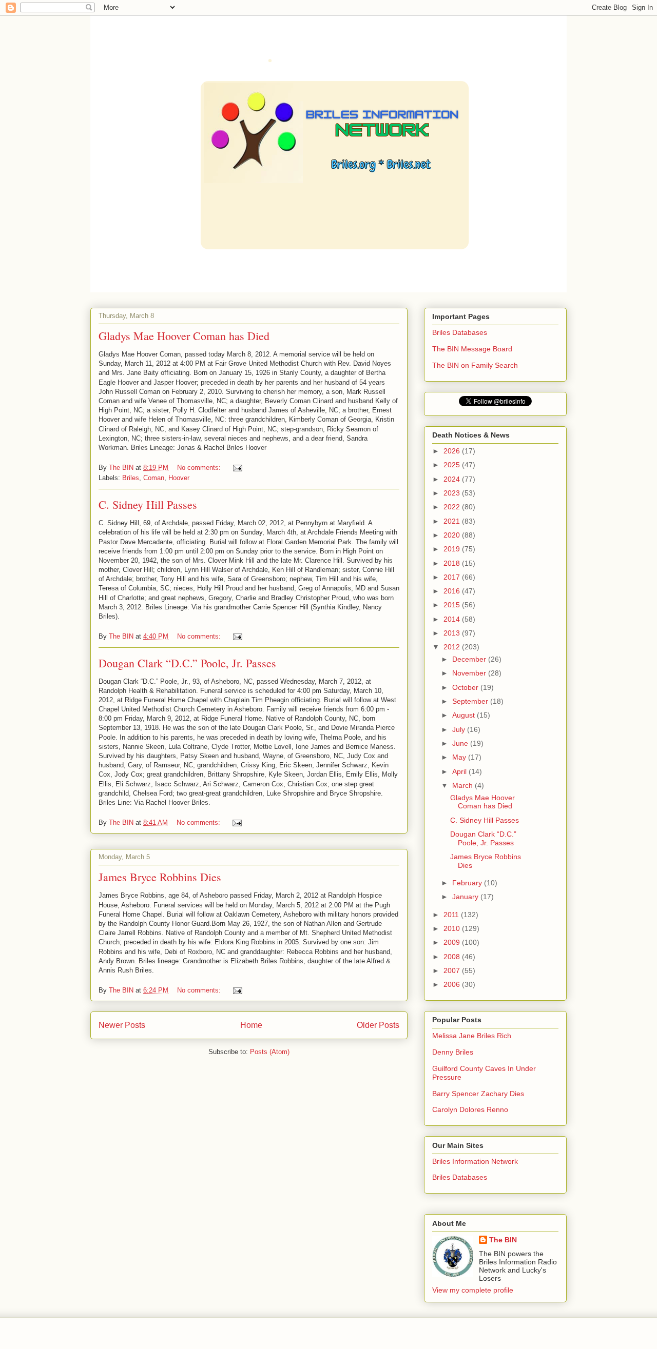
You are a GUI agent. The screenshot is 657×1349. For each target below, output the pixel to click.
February (468, 883)
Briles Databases (459, 332)
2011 (452, 914)
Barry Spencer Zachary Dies (478, 1093)
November (470, 673)
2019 (452, 549)
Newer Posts (122, 1025)
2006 (452, 984)
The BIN (503, 1240)
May (460, 757)
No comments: (200, 467)
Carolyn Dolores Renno (470, 1109)
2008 (452, 957)
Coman (153, 478)
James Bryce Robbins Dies (160, 876)
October (466, 687)
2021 (452, 521)
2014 (452, 619)
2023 (452, 493)
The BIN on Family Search (475, 365)
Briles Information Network (475, 1161)
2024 (452, 479)
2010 (452, 928)
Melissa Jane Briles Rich (471, 1035)
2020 (452, 535)
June (461, 743)
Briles (130, 478)
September (471, 701)
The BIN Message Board (472, 349)
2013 (452, 633)
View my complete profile (472, 1290)
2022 (452, 507)
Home (251, 1025)
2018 (452, 563)
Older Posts (378, 1025)
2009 (452, 942)
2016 (452, 591)
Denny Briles (452, 1052)
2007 (452, 970)
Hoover (178, 478)
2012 (452, 647)
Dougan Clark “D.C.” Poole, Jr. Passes (187, 663)
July (459, 729)
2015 (452, 605)
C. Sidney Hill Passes (148, 504)
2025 (452, 465)
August (464, 715)
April (460, 771)
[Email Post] (236, 467)
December (470, 659)
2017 (452, 577)
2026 (452, 451)
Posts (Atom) (269, 1052)
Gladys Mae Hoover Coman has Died (184, 335)
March (463, 785)
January (466, 896)
